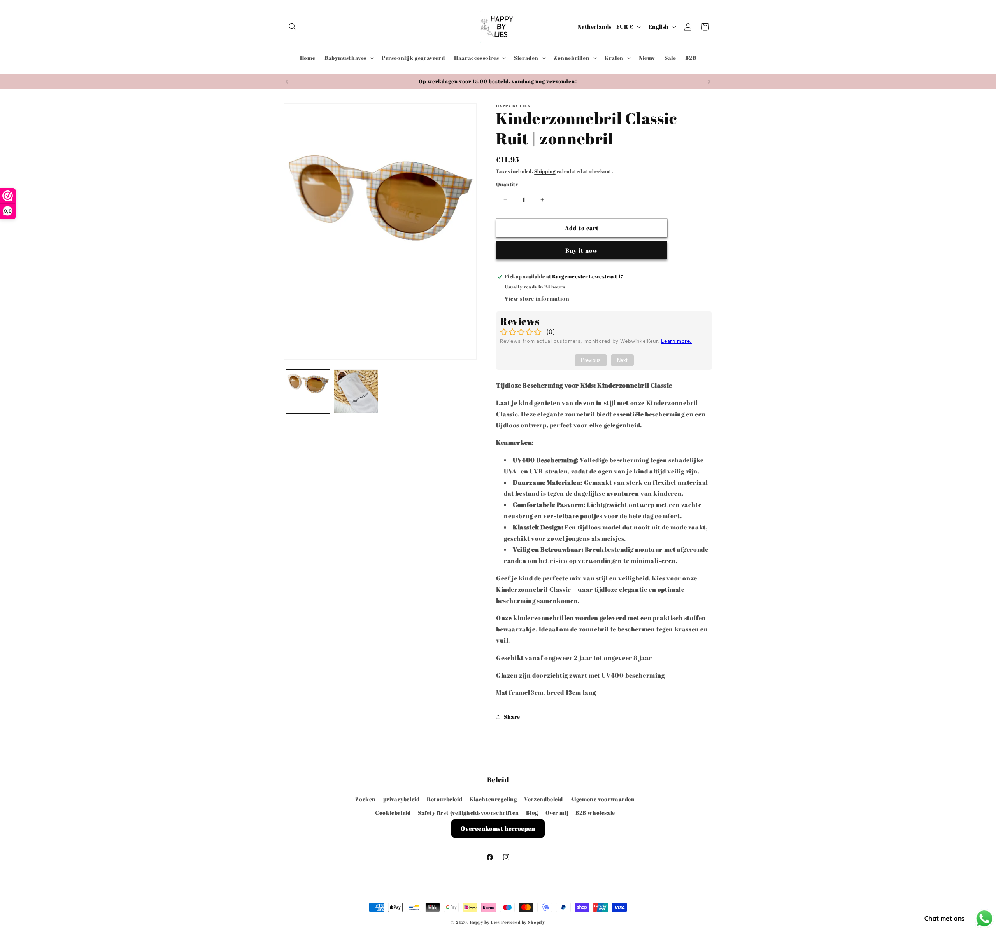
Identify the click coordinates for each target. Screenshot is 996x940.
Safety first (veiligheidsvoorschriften (468, 812)
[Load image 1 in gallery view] (308, 391)
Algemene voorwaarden (602, 798)
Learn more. (676, 341)
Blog (532, 812)
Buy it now (581, 250)
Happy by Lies (485, 922)
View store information (537, 298)
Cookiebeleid (392, 812)
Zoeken (365, 798)
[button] (292, 26)
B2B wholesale (595, 812)
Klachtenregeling (493, 798)
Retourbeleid (444, 798)
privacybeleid (401, 798)
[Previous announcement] (286, 81)
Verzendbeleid (543, 798)
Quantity (507, 184)
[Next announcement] (709, 81)
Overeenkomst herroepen (498, 828)
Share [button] (512, 716)
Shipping (545, 171)
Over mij (556, 812)
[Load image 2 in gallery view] (356, 391)
